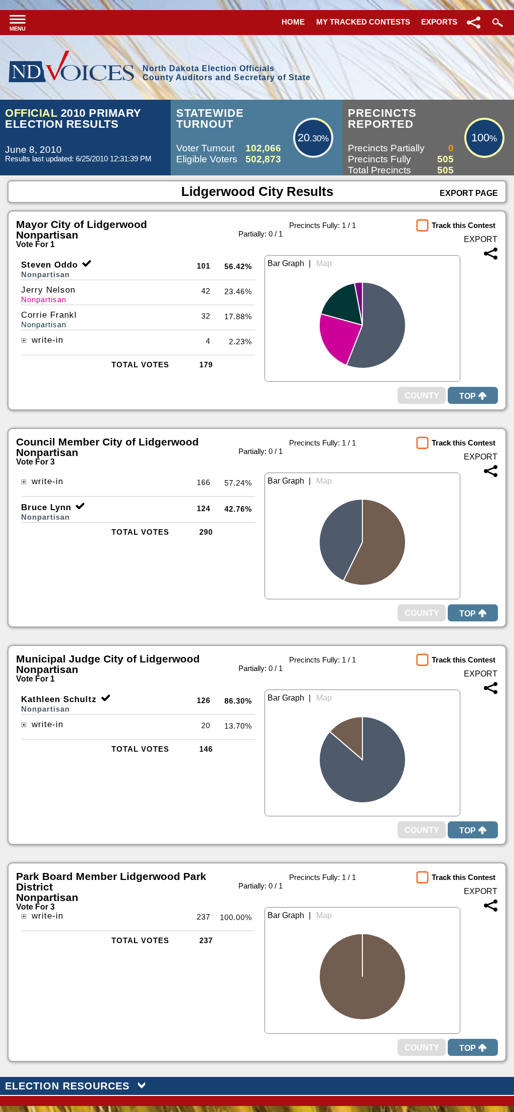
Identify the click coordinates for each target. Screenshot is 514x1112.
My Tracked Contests (363, 22)
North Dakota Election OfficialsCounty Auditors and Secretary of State (227, 73)
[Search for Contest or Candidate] (496, 22)
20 (304, 137)
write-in (46, 340)
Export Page (469, 193)
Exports (439, 22)
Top (467, 396)
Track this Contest (463, 225)
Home (293, 22)
